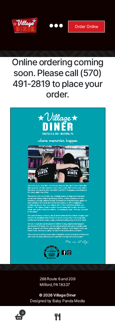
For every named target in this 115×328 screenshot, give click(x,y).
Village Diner (64, 295)
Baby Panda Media (68, 300)
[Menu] (53, 25)
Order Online (86, 26)
